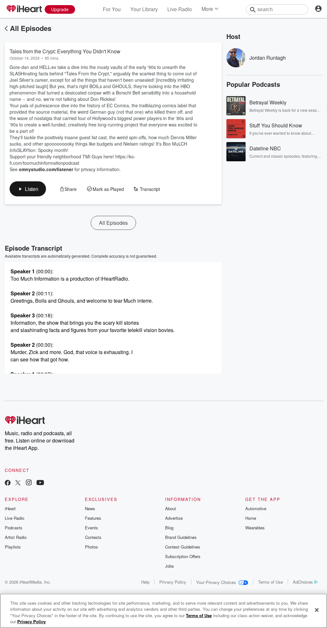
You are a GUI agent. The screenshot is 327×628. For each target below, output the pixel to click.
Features (93, 518)
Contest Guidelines (182, 547)
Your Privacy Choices (216, 582)
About (170, 508)
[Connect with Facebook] (8, 483)
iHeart (10, 508)
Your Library (144, 9)
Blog (169, 528)
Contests (93, 537)
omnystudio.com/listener (46, 169)
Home (250, 518)
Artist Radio (16, 537)
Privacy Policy (172, 582)
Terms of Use (270, 582)
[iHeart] (24, 9)
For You (112, 9)
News (90, 508)
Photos (91, 547)
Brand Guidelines (181, 537)
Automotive (255, 508)
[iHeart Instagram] (29, 483)
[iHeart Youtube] (40, 483)
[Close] (317, 610)
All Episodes (30, 28)
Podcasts (13, 528)
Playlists (13, 547)
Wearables (255, 528)
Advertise (174, 518)
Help (145, 582)
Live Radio (179, 9)
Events (91, 528)
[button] (28, 188)
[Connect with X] (17, 483)
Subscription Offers (183, 556)
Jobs (169, 566)
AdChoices (303, 582)
